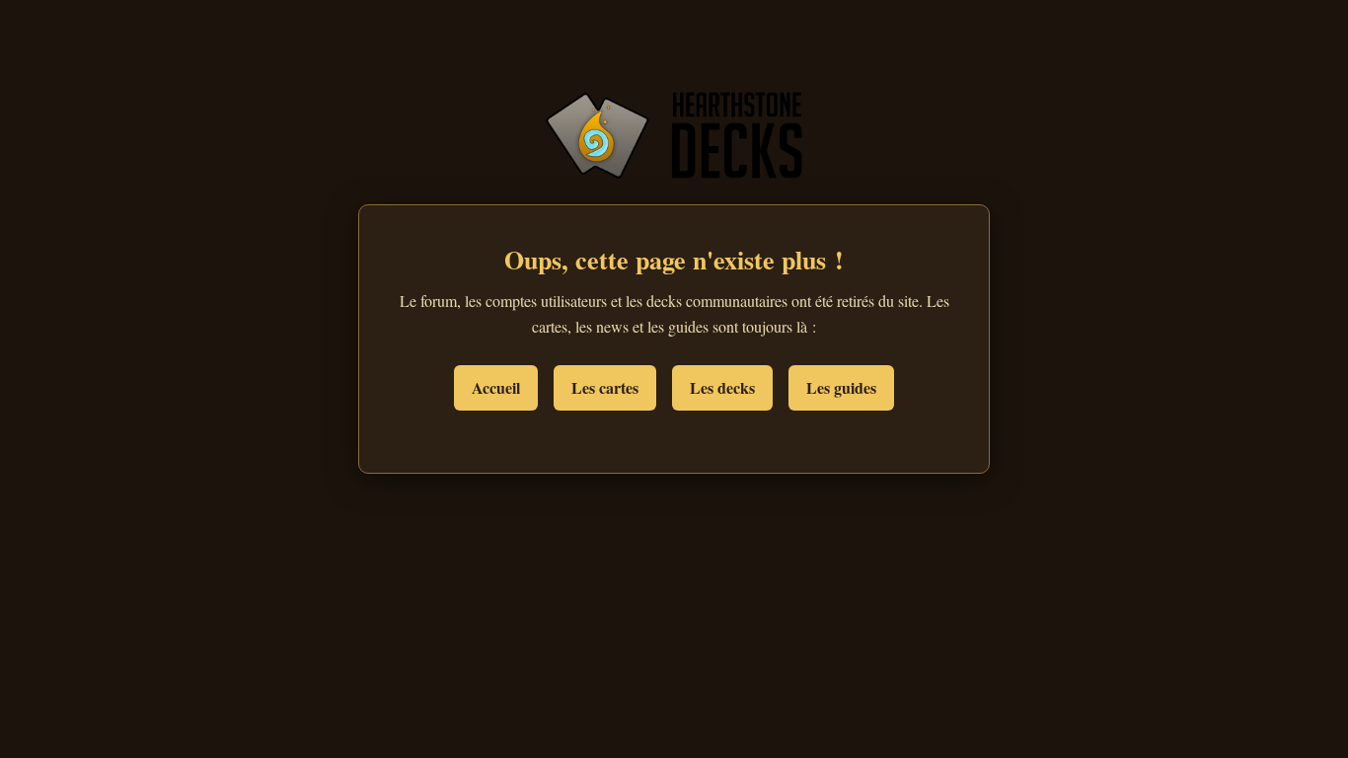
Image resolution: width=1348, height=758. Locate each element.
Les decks (722, 387)
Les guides (841, 387)
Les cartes (604, 387)
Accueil (496, 387)
